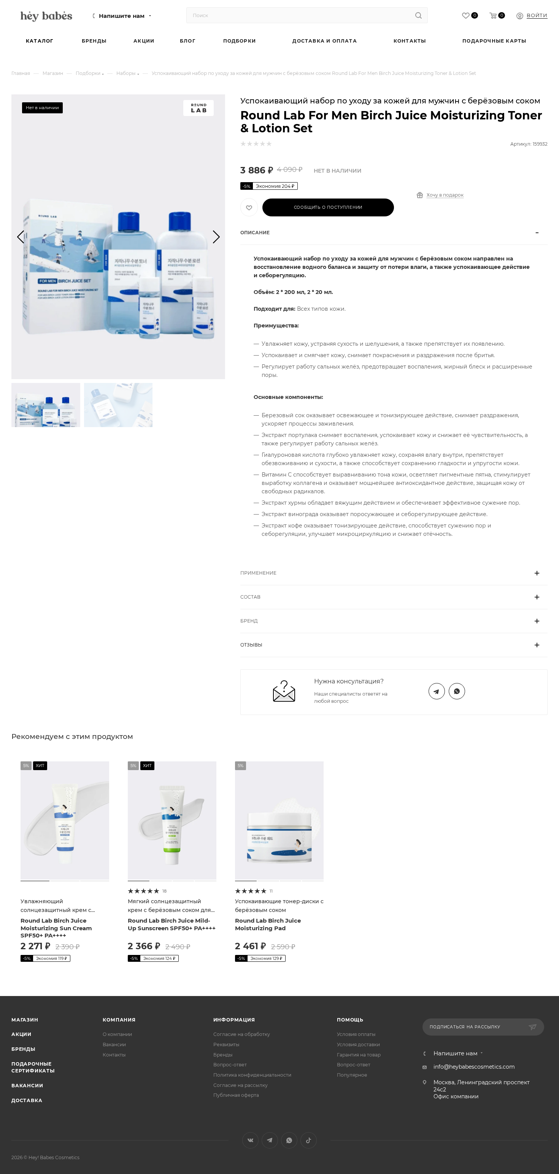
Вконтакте (250, 1140)
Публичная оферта (236, 1095)
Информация (234, 1020)
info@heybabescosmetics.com (474, 1066)
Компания (119, 1020)
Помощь (350, 1020)
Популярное (352, 1075)
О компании (117, 1034)
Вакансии (27, 1085)
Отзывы (251, 645)
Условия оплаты (356, 1034)
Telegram (437, 691)
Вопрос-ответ (230, 1065)
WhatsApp (457, 691)
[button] (20, 236)
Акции (21, 1034)
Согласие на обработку (241, 1034)
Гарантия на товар (359, 1055)
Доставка (26, 1100)
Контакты (114, 1055)
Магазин (24, 1020)
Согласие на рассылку (240, 1085)
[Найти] (418, 15)
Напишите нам (122, 16)
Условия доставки (358, 1044)
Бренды (23, 1049)
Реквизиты (226, 1044)
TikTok (308, 1140)
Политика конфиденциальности (252, 1075)
